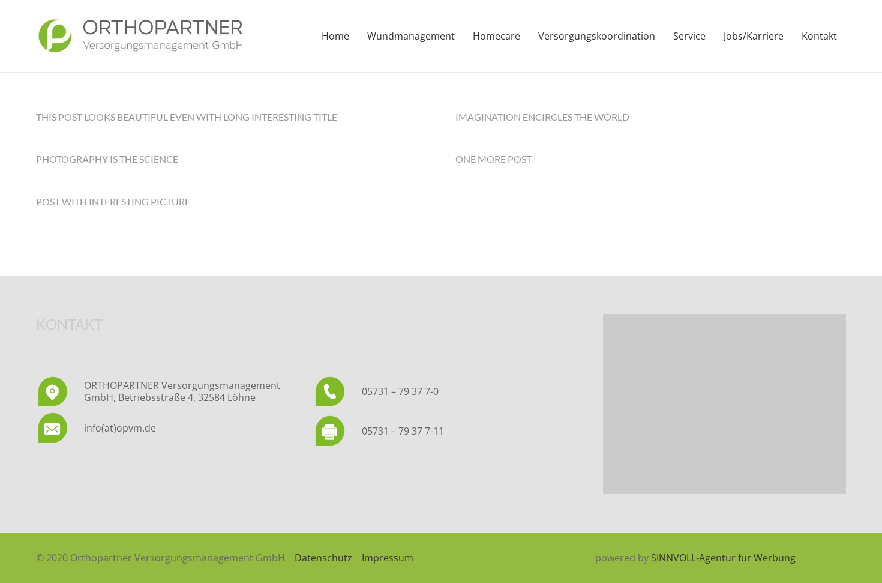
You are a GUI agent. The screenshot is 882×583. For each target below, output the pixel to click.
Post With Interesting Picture (113, 201)
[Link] (140, 36)
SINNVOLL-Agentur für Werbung (723, 557)
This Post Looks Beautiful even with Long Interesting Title (186, 116)
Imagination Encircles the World (542, 116)
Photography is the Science (107, 159)
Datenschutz (323, 557)
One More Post (493, 159)
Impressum (387, 557)
